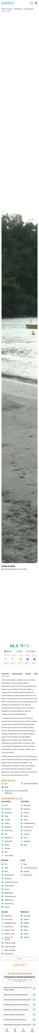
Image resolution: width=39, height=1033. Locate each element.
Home (4, 9)
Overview (5, 673)
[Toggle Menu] (35, 3)
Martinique (18, 9)
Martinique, (13, 569)
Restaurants (17, 674)
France (9, 9)
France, (6, 569)
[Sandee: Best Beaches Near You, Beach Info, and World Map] (8, 3)
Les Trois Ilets (28, 9)
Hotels (28, 674)
